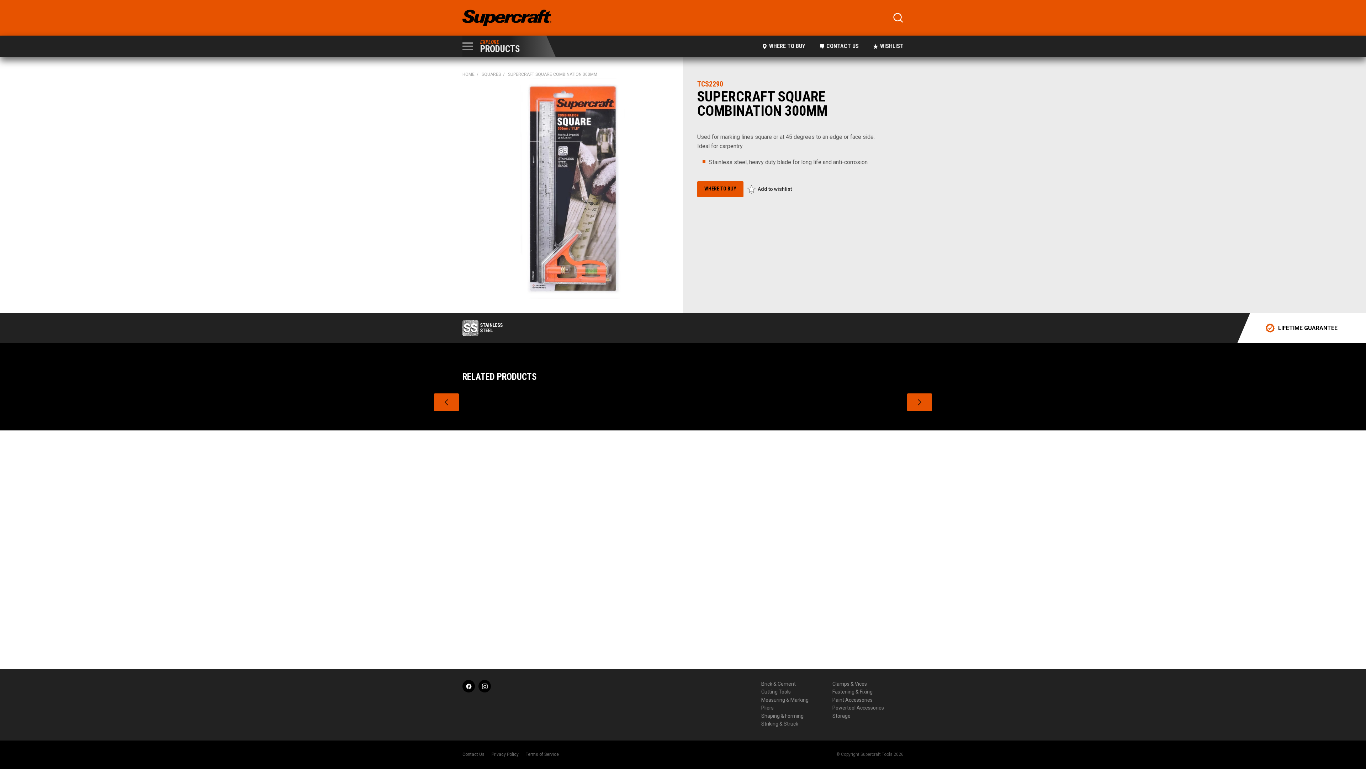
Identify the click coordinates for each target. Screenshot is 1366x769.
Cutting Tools (776, 692)
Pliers (767, 708)
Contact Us (842, 46)
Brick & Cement (778, 684)
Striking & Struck (779, 724)
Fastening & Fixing (852, 692)
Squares (491, 74)
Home (468, 74)
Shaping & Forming (782, 716)
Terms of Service (542, 754)
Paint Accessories (852, 700)
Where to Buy (787, 46)
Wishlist (892, 46)
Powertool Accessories (858, 708)
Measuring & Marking (785, 700)
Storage (841, 716)
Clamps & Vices (849, 684)
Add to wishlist (775, 189)
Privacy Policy (505, 754)
